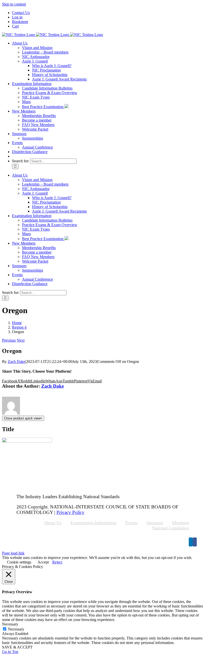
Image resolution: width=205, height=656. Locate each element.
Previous (9, 340)
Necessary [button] (10, 624)
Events (131, 522)
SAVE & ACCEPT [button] (17, 647)
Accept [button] (43, 562)
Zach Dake (16, 361)
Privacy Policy (70, 512)
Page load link (13, 553)
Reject (57, 562)
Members (180, 522)
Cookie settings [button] (19, 562)
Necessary (16, 629)
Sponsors (154, 522)
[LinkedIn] (191, 541)
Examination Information (93, 522)
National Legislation (170, 527)
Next (20, 340)
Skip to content (14, 4)
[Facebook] (195, 541)
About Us (53, 522)
